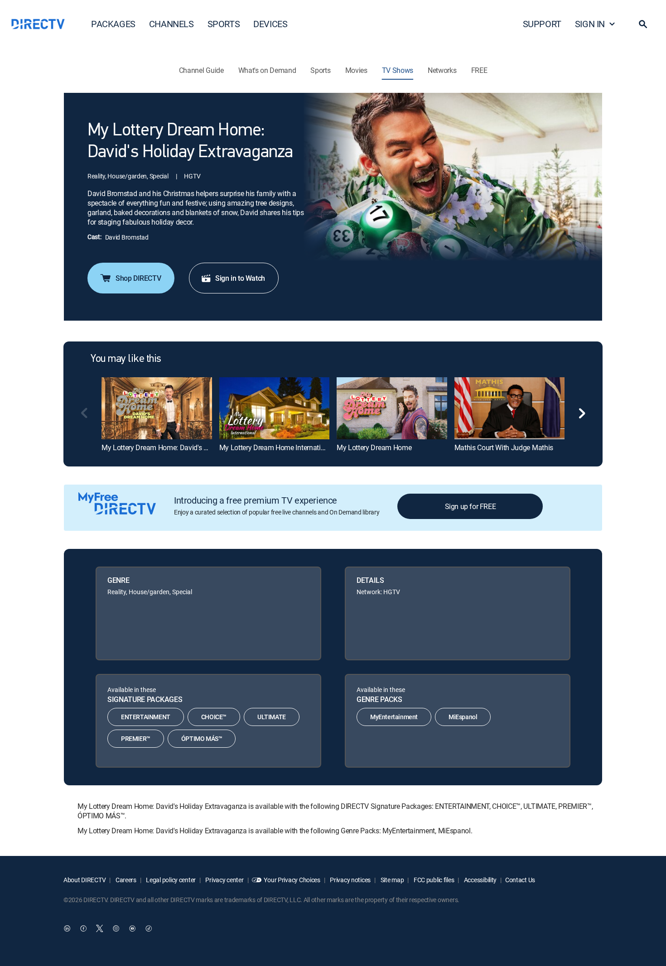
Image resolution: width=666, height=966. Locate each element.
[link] (156, 408)
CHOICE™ (214, 716)
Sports (320, 70)
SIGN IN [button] (590, 24)
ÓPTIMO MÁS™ (201, 738)
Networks (442, 70)
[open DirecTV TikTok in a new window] (148, 928)
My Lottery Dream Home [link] (374, 447)
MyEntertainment (394, 716)
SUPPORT (542, 24)
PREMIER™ (135, 738)
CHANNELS (171, 24)
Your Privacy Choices (292, 879)
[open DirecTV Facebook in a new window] (83, 928)
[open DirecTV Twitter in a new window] (99, 928)
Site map (391, 879)
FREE (479, 70)
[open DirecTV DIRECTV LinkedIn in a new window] (67, 928)
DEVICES (270, 24)
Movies (356, 70)
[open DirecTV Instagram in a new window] (116, 928)
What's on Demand (267, 70)
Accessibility (480, 879)
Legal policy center (170, 879)
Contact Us (520, 879)
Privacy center (224, 879)
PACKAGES (113, 24)
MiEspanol (463, 716)
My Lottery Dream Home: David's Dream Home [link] (172, 447)
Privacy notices (350, 879)
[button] (643, 24)
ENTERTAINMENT (145, 716)
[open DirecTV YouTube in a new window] (132, 928)
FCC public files (433, 879)
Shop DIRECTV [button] (138, 278)
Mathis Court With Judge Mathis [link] (503, 447)
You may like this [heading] (126, 359)
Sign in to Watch (240, 278)
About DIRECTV (84, 879)
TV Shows (397, 70)
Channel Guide (201, 70)
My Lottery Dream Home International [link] (276, 447)
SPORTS (224, 24)
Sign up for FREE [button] (470, 506)
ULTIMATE (271, 716)
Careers (125, 879)
